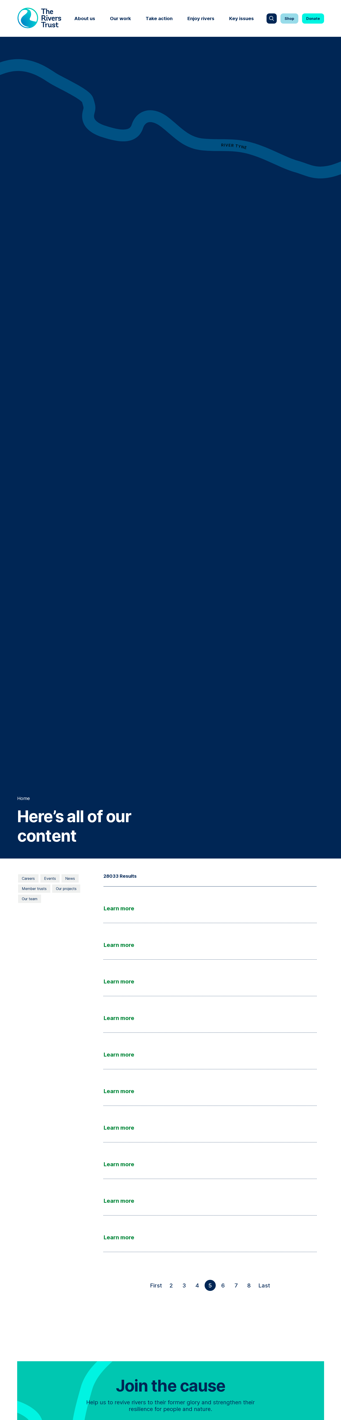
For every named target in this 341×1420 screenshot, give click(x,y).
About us (84, 18)
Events (50, 878)
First (157, 1286)
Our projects (66, 888)
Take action (159, 18)
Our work (120, 18)
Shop (289, 18)
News (70, 878)
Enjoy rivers (200, 18)
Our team (29, 898)
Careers (28, 878)
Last (265, 1286)
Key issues (241, 18)
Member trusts (34, 888)
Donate (313, 18)
